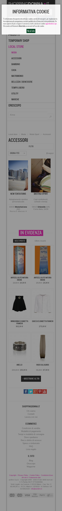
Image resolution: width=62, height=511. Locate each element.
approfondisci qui (51, 24)
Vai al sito (31, 31)
